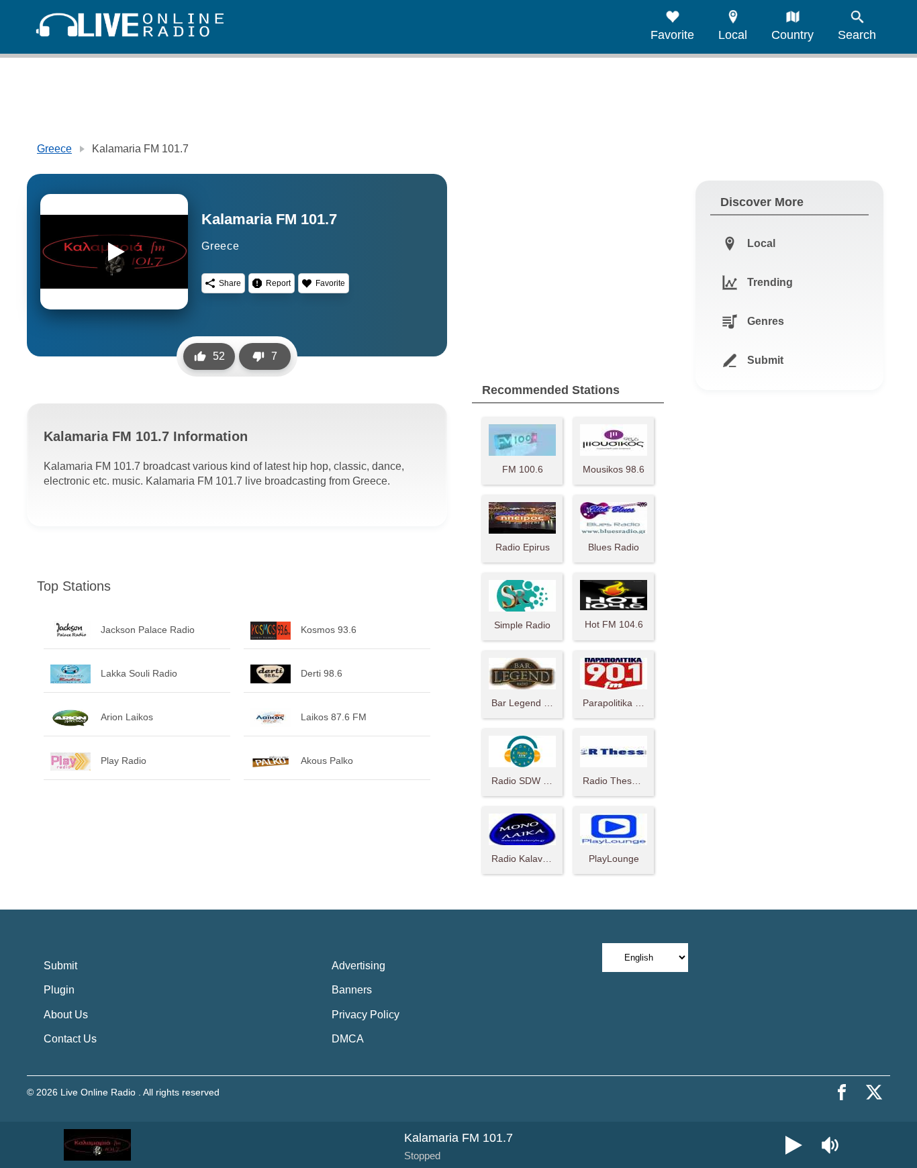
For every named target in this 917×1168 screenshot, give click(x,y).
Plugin (59, 989)
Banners (352, 989)
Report (278, 283)
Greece (54, 148)
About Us (66, 1014)
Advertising (358, 965)
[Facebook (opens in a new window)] (842, 1092)
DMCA (348, 1038)
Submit (60, 965)
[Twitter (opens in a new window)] (874, 1092)
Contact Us (70, 1038)
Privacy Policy (365, 1014)
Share (230, 283)
